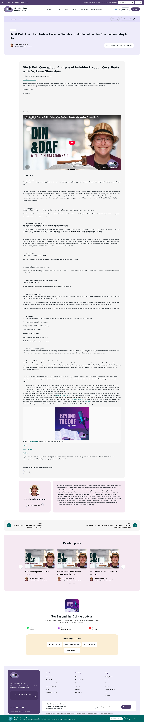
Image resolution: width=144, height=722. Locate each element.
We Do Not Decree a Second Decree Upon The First (69, 573)
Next (123, 567)
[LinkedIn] (121, 45)
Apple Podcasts (28, 449)
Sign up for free (19, 2)
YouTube (25, 453)
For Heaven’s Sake (77, 399)
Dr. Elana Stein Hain (21, 44)
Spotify (25, 445)
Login (26, 2)
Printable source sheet (29, 80)
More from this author (33, 505)
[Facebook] (127, 45)
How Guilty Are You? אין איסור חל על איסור (103, 573)
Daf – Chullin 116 (90, 2)
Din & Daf (12, 30)
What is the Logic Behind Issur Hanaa (37, 573)
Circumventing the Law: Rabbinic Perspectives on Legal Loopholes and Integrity (77, 397)
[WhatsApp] (131, 45)
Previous (21, 567)
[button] (49, 9)
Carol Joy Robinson (23, 687)
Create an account (116, 718)
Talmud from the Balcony (64, 395)
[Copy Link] (117, 45)
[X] (124, 45)
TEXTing (87, 401)
